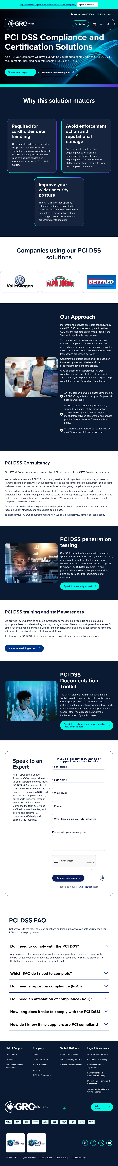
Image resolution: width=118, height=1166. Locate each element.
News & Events (40, 1064)
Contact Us (11, 1059)
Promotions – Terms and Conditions (98, 1082)
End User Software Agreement (95, 1066)
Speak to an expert (18, 72)
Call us (82, 23)
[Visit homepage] (22, 23)
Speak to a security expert (78, 586)
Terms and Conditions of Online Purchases (98, 1090)
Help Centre (11, 1054)
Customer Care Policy (97, 1059)
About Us (37, 1054)
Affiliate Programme (42, 1075)
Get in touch (97, 1107)
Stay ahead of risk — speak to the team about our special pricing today (58, 4)
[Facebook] (93, 1143)
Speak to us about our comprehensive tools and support (84, 725)
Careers (36, 1069)
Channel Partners (41, 1059)
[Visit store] (94, 24)
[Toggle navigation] (101, 24)
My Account (105, 14)
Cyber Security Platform (71, 1064)
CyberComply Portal (69, 1054)
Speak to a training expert (22, 648)
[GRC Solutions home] (26, 1107)
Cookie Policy (62, 1157)
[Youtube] (109, 1143)
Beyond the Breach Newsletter (14, 1066)
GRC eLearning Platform (71, 1059)
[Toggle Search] (108, 24)
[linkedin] (101, 1143)
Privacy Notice (45, 1157)
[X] (85, 1143)
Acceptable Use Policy (97, 1054)
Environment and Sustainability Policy (96, 1074)
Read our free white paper (56, 72)
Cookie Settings (79, 1157)
